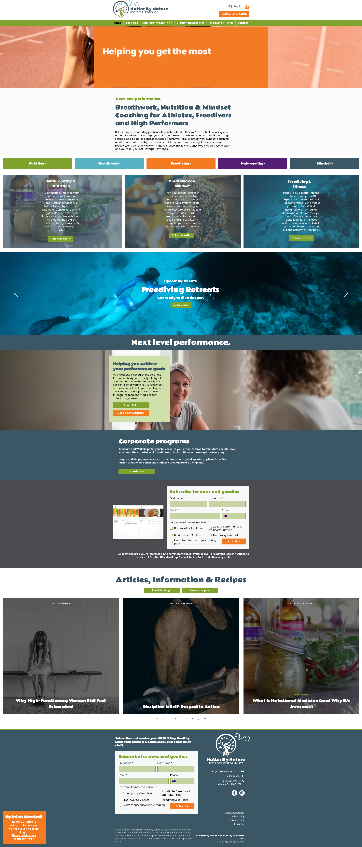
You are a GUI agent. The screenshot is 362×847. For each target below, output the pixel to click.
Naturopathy (301, 695)
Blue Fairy (223, 841)
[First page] (157, 718)
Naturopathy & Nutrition (61, 184)
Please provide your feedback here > (24, 837)
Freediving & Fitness (299, 184)
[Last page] (204, 718)
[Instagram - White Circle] (242, 793)
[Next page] (198, 718)
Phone (225, 510)
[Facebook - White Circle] (234, 793)
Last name (216, 498)
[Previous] (16, 293)
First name (177, 498)
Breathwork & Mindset (182, 184)
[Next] (346, 293)
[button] (247, 6)
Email (174, 510)
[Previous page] (163, 718)
